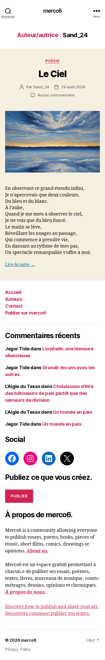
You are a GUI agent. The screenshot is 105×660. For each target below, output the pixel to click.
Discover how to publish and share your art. (52, 607)
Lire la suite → (20, 265)
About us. (37, 551)
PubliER (19, 496)
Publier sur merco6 (25, 312)
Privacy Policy (18, 649)
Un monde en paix (72, 412)
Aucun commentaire (56, 95)
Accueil (13, 292)
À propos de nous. (25, 592)
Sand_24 (41, 86)
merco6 (52, 10)
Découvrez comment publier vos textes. (47, 613)
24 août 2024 (73, 86)
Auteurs (13, 299)
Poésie (52, 61)
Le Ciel (52, 73)
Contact (14, 306)
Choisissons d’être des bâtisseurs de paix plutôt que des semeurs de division (49, 393)
